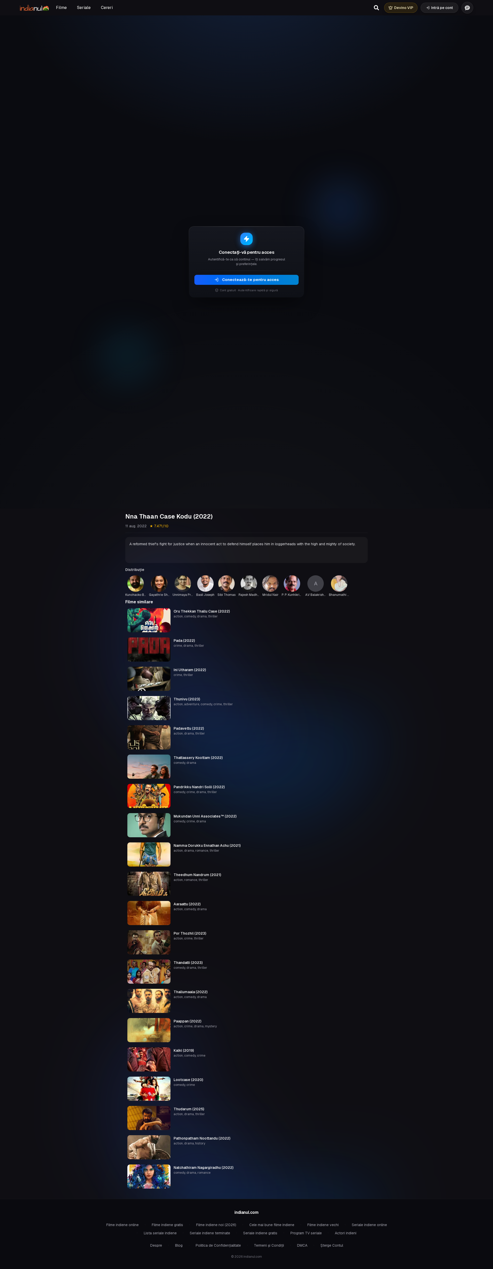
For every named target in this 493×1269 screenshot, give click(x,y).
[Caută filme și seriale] (376, 7)
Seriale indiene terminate (210, 1233)
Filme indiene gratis (167, 1225)
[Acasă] (34, 8)
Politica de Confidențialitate (218, 1245)
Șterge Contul (331, 1245)
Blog (179, 1245)
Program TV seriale (306, 1233)
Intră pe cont (442, 7)
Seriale (84, 7)
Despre (156, 1245)
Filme (61, 7)
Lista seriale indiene (160, 1233)
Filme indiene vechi (323, 1225)
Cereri (107, 7)
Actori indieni (345, 1233)
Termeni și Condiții (269, 1245)
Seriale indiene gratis (260, 1233)
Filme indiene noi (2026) (216, 1225)
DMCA (302, 1245)
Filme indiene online (122, 1225)
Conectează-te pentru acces (250, 279)
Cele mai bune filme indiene (271, 1225)
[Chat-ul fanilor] (467, 7)
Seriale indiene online (369, 1225)
